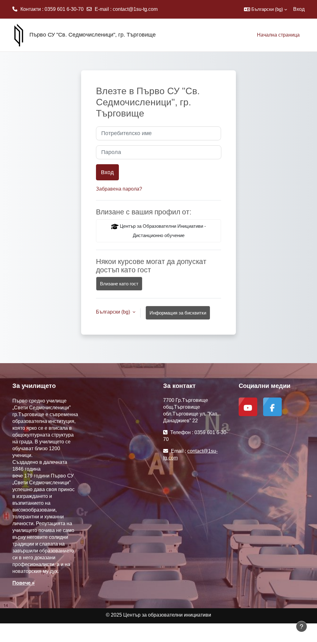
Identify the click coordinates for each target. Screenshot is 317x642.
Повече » (23, 583)
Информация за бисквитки (178, 312)
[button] (265, 9)
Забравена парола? (119, 188)
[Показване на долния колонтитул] (301, 626)
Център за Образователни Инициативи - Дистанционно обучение (162, 230)
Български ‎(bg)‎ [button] (113, 311)
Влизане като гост (119, 283)
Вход (299, 9)
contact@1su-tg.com (135, 9)
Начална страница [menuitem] (278, 34)
